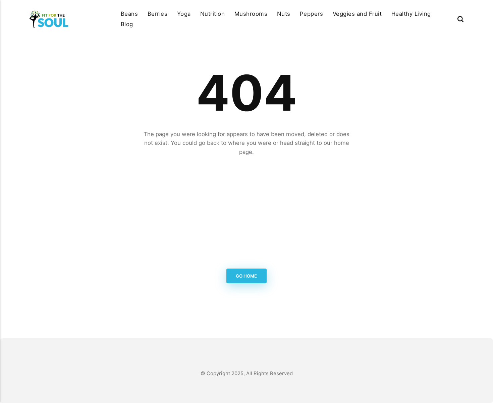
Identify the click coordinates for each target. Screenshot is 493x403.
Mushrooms (251, 13)
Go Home (246, 276)
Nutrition (212, 13)
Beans (129, 13)
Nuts (283, 13)
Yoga (184, 13)
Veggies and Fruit (357, 13)
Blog (127, 24)
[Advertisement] (246, 213)
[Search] (460, 19)
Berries (158, 13)
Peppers (311, 13)
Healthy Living (411, 13)
